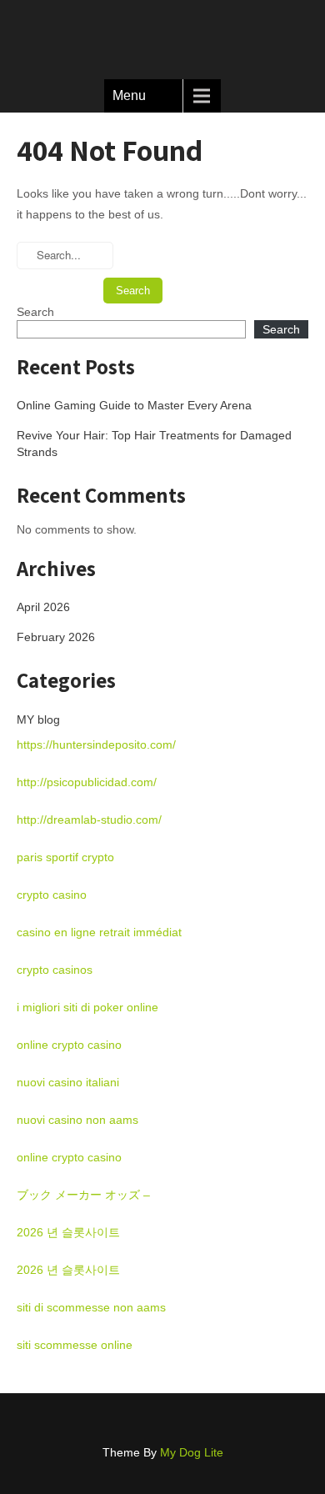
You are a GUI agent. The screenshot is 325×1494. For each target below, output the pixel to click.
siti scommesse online (74, 1344)
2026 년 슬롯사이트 (68, 1232)
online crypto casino (69, 1044)
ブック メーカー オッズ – (83, 1194)
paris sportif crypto (65, 857)
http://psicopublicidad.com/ (87, 782)
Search (35, 311)
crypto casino (52, 894)
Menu (129, 95)
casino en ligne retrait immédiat (99, 932)
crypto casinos (54, 969)
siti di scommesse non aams (91, 1307)
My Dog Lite (191, 1452)
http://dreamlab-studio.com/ (89, 819)
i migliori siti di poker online (87, 1007)
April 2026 (43, 607)
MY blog (38, 719)
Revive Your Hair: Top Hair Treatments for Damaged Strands (154, 444)
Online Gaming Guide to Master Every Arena (134, 405)
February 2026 (56, 637)
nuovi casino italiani (68, 1082)
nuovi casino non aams (77, 1119)
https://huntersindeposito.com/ (96, 744)
